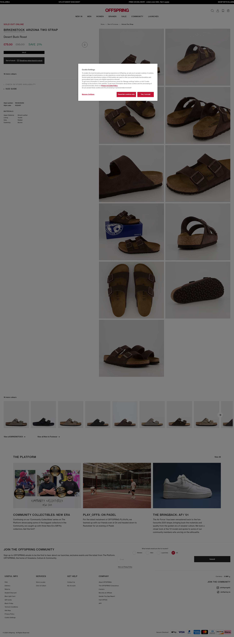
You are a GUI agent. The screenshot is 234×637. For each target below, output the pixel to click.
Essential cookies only (126, 94)
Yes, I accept (145, 94)
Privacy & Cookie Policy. (109, 86)
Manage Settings (88, 94)
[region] (117, 82)
